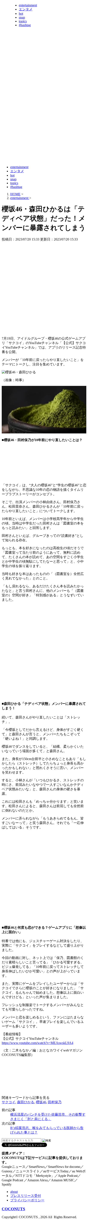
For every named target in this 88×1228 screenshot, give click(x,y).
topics (23, 21)
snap (22, 17)
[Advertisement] (44, 117)
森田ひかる (25, 1102)
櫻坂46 (41, 1102)
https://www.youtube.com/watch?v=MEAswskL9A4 (37, 1043)
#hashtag (25, 25)
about (14, 1191)
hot (21, 13)
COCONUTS (13, 1209)
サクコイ (8, 1102)
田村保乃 (55, 1102)
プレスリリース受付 (25, 1196)
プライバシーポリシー (27, 1200)
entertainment (28, 5)
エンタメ (25, 9)
